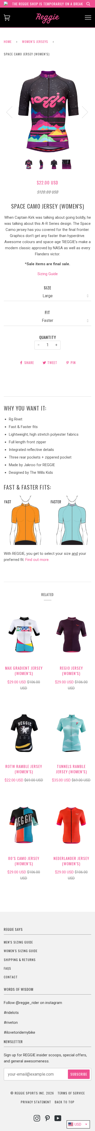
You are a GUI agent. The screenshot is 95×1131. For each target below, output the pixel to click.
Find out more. (37, 559)
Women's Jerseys (35, 41)
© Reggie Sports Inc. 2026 (32, 1093)
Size (47, 287)
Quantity (47, 337)
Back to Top (64, 1102)
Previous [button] (12, 111)
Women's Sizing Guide (20, 951)
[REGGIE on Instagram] (37, 1119)
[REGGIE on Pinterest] (47, 1119)
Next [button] (82, 111)
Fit (47, 312)
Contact (11, 977)
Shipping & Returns (20, 959)
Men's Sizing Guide (18, 942)
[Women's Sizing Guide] (47, 543)
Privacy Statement (36, 1102)
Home (8, 41)
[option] (47, 111)
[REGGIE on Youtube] (58, 1119)
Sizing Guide (47, 274)
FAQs (7, 968)
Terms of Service (71, 1093)
